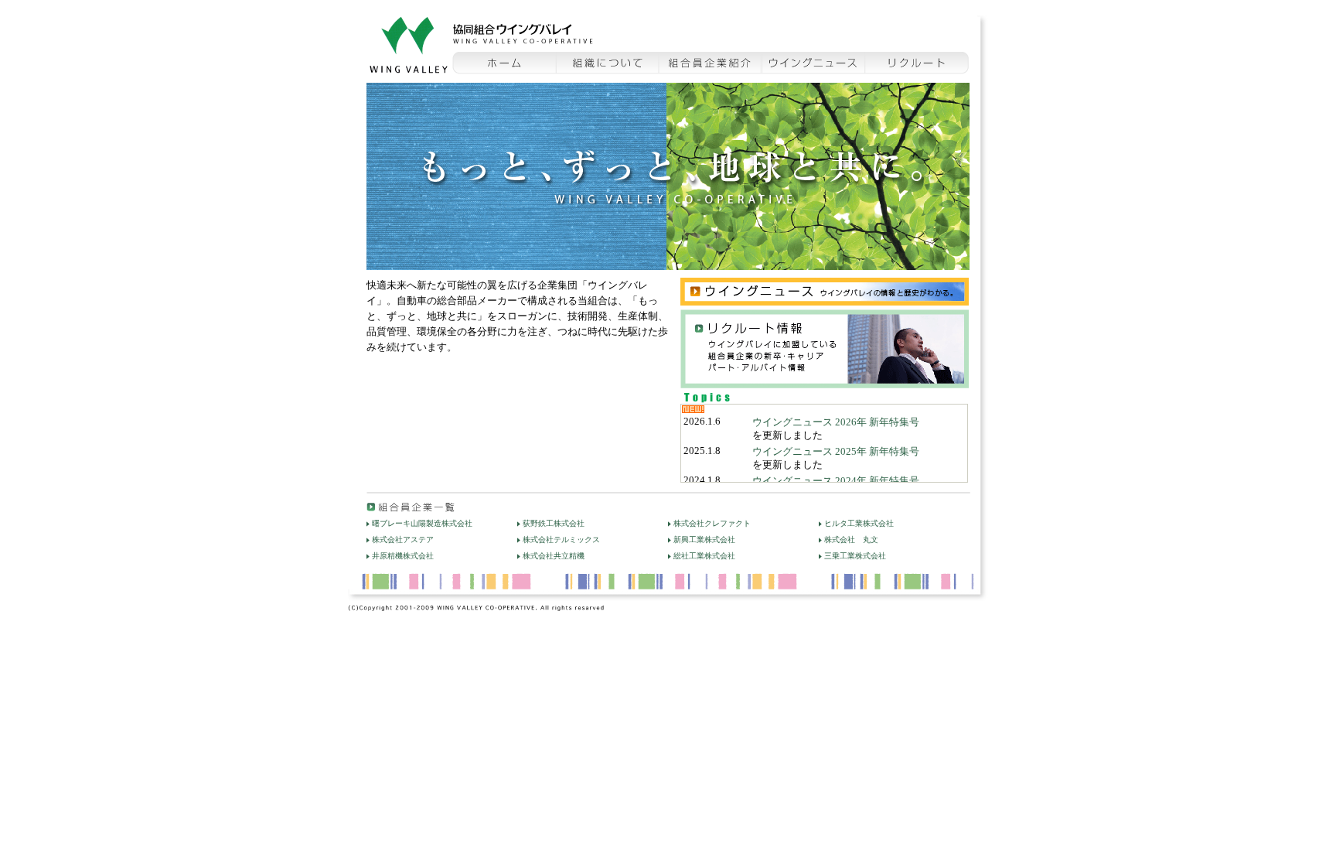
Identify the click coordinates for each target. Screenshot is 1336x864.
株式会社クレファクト (712, 523)
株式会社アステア (403, 539)
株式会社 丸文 (851, 539)
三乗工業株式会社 (855, 556)
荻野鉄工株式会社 (553, 523)
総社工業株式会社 (704, 556)
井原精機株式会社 (403, 556)
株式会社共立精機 (553, 556)
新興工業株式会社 (704, 539)
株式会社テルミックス (561, 539)
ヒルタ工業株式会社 (859, 523)
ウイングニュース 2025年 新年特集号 (835, 451)
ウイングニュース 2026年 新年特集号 (835, 422)
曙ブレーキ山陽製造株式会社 (422, 523)
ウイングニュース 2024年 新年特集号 (835, 481)
